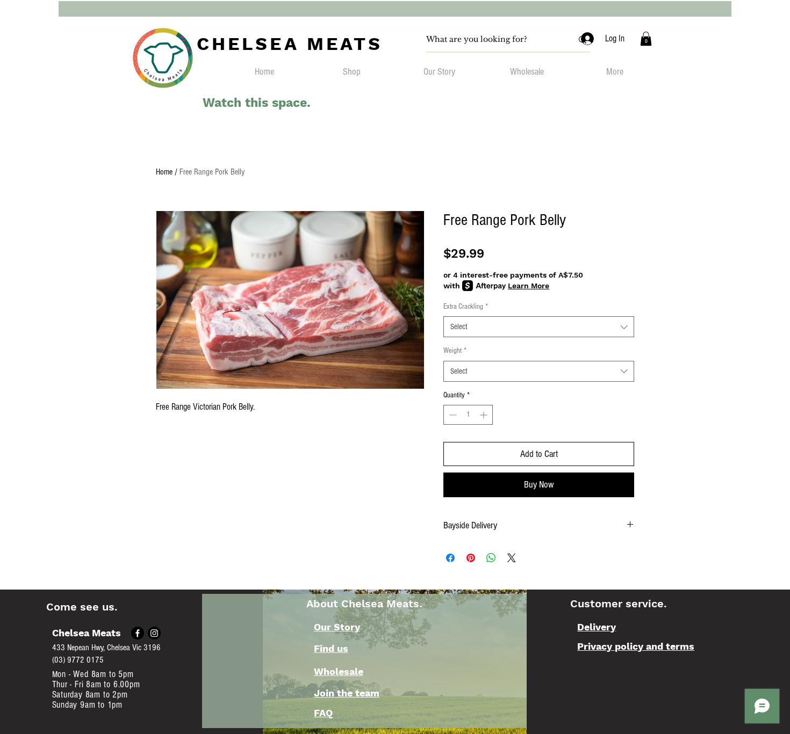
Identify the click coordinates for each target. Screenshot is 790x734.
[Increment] (484, 414)
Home (164, 172)
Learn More (528, 285)
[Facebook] (137, 633)
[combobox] (538, 326)
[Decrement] (451, 414)
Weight (454, 350)
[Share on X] (511, 557)
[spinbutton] (468, 414)
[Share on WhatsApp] (491, 557)
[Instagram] (154, 633)
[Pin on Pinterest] (470, 557)
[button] (646, 39)
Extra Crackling (465, 306)
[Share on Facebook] (450, 557)
